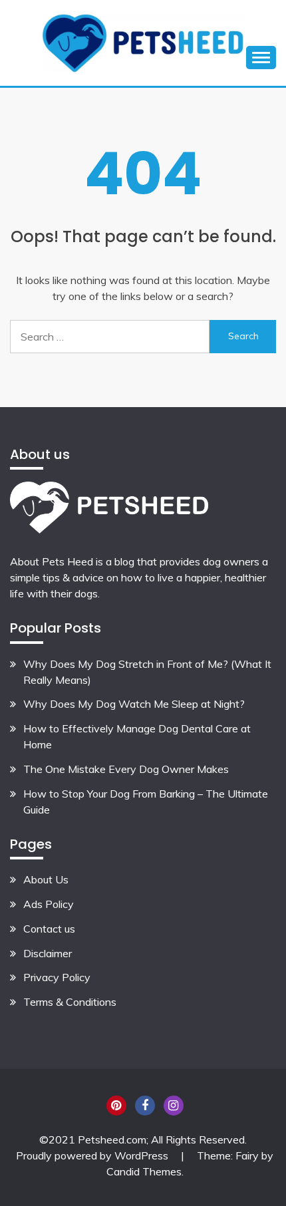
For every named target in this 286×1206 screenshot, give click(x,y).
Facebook (145, 1106)
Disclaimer (47, 953)
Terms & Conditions (69, 1001)
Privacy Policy (56, 977)
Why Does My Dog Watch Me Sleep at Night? (134, 703)
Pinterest (116, 1106)
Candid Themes (144, 1171)
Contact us (49, 928)
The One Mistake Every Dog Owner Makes (126, 769)
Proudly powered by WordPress (93, 1155)
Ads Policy (48, 904)
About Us (46, 879)
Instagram (174, 1106)
